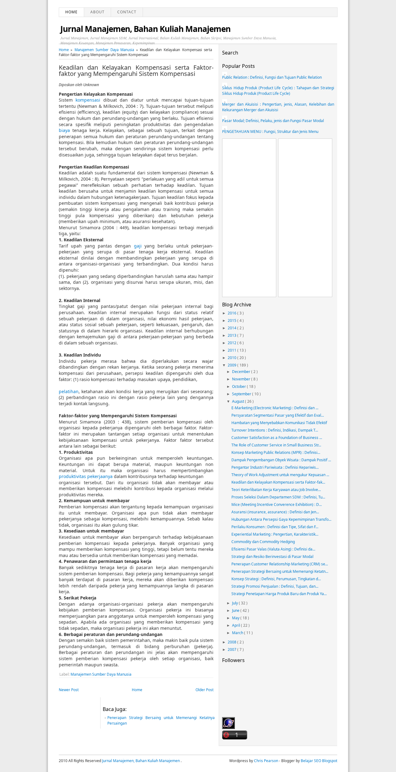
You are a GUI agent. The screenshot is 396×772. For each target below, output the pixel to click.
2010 (232, 357)
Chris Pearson (266, 760)
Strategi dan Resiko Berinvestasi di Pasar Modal (272, 556)
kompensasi (87, 100)
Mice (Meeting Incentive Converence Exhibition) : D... (276, 504)
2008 (232, 642)
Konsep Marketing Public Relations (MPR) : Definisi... (275, 452)
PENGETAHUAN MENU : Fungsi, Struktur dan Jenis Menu (270, 131)
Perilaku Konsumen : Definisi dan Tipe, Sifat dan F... (274, 526)
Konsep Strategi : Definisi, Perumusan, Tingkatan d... (276, 578)
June (236, 610)
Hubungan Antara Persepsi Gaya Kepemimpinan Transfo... (281, 519)
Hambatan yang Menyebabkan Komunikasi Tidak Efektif (279, 422)
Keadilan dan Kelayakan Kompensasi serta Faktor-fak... (278, 482)
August (238, 401)
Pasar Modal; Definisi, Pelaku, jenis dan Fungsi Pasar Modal (273, 120)
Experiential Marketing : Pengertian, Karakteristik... (274, 534)
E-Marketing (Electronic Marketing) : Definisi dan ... (274, 407)
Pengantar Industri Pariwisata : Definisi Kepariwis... (275, 467)
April (236, 625)
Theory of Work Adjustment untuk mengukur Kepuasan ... (280, 474)
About (97, 12)
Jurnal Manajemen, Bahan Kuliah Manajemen (145, 28)
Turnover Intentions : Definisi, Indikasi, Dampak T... (274, 430)
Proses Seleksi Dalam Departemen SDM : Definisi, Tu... (278, 497)
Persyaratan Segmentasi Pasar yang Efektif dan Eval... (277, 415)
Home (71, 12)
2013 (232, 335)
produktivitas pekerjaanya (86, 476)
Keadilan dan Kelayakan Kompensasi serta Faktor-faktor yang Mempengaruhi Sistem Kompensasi (136, 70)
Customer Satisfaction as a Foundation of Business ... (276, 437)
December (241, 371)
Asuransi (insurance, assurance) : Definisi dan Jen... (275, 512)
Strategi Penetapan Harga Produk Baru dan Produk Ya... (279, 593)
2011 (232, 350)
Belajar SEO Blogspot (319, 760)
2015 (232, 320)
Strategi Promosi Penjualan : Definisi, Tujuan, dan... (274, 586)
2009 (232, 365)
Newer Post (69, 689)
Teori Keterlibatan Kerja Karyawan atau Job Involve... (276, 489)
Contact (126, 12)
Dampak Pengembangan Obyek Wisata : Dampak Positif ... (281, 460)
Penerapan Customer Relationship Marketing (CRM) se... (279, 564)
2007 (232, 649)
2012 (232, 342)
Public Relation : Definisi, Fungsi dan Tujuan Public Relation (272, 77)
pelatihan (69, 391)
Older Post (204, 689)
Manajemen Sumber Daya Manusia (105, 49)
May (236, 618)
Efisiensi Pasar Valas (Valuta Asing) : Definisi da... (273, 549)
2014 (232, 328)
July (235, 603)
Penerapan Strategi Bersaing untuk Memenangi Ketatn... (279, 571)
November (241, 379)
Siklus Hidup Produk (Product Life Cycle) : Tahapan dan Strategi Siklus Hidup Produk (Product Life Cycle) (278, 90)
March (238, 632)
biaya (64, 130)
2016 (232, 313)
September (242, 394)
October (239, 386)
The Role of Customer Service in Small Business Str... (276, 445)
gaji (138, 246)
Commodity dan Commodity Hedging (263, 541)
